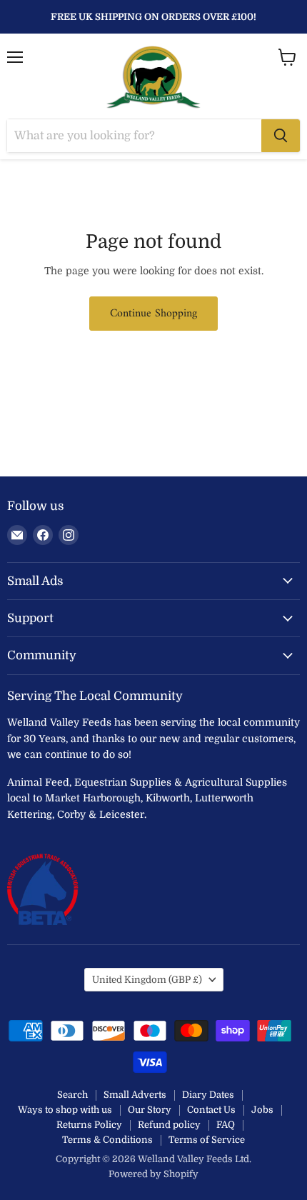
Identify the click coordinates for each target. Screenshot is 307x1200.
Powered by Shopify (153, 1174)
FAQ (225, 1124)
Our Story (149, 1109)
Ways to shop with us (65, 1109)
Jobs (262, 1109)
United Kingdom (147, 979)
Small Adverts (135, 1094)
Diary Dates (208, 1094)
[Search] (280, 135)
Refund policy (169, 1124)
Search (72, 1094)
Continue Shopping (153, 314)
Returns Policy (89, 1124)
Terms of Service (206, 1139)
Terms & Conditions (107, 1139)
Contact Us (211, 1109)
